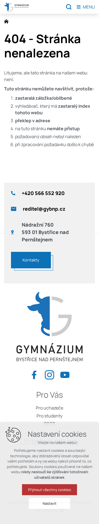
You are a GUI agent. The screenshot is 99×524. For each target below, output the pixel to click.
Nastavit (49, 503)
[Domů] (7, 21)
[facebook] (34, 374)
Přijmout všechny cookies (49, 489)
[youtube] (65, 374)
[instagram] (49, 374)
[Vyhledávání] (69, 7)
